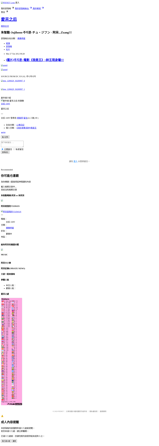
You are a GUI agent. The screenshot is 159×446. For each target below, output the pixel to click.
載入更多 (5, 137)
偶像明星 (21, 38)
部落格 (9, 46)
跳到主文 (5, 26)
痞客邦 (20, 118)
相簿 (8, 43)
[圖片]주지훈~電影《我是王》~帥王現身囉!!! (35, 60)
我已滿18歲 (6, 441)
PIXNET (61, 411)
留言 (25, 118)
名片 (8, 49)
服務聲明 (103, 411)
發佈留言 (5, 152)
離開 (14, 441)
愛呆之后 (9, 19)
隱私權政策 (93, 411)
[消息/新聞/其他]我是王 (26, 128)
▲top (3, 132)
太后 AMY (5, 104)
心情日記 (20, 125)
